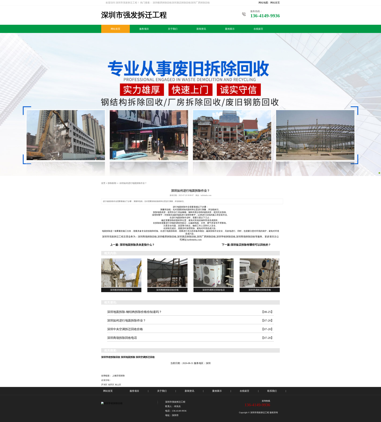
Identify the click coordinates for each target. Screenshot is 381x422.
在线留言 (258, 29)
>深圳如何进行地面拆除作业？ (132, 183)
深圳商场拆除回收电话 (190, 337)
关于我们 (172, 29)
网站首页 (275, 2)
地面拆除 (181, 207)
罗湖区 (104, 385)
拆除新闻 (112, 183)
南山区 (118, 385)
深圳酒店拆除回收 (186, 236)
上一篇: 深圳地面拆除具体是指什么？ (132, 244)
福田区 (111, 385)
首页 (103, 183)
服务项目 (144, 29)
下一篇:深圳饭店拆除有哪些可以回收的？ (246, 244)
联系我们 (272, 391)
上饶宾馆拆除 (118, 376)
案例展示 (230, 29)
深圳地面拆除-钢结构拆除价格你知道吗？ (190, 311)
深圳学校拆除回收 (225, 236)
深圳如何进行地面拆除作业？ (190, 320)
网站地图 (263, 2)
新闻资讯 (201, 29)
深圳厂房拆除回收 (206, 236)
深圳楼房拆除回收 (167, 236)
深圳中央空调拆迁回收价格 (190, 329)
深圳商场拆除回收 (147, 236)
